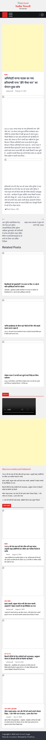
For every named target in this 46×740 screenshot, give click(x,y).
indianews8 (9, 91)
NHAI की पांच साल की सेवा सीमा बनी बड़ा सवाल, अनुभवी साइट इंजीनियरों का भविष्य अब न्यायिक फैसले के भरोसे (22, 549)
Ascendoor (13, 737)
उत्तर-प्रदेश (7, 601)
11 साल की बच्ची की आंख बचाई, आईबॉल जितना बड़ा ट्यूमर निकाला (21, 500)
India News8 (23, 6)
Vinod (8, 554)
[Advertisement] (23, 47)
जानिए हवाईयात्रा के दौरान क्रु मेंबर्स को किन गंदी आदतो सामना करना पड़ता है (22, 327)
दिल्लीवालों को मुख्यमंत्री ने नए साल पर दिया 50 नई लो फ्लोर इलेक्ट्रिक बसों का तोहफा (21, 285)
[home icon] (4, 14)
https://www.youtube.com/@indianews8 (16, 469)
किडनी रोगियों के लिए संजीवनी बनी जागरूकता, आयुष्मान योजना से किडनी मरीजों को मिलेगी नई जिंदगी (22, 658)
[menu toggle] (11, 15)
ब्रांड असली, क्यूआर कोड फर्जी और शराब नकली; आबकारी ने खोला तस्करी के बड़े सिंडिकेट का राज (20, 605)
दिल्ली (5, 75)
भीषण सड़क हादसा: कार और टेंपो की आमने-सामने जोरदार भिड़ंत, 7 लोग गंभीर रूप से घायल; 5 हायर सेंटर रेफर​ (22, 712)
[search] (42, 14)
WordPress (30, 737)
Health (7, 654)
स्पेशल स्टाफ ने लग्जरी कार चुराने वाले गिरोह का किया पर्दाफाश (21, 376)
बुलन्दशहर (14, 709)
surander (8, 717)
